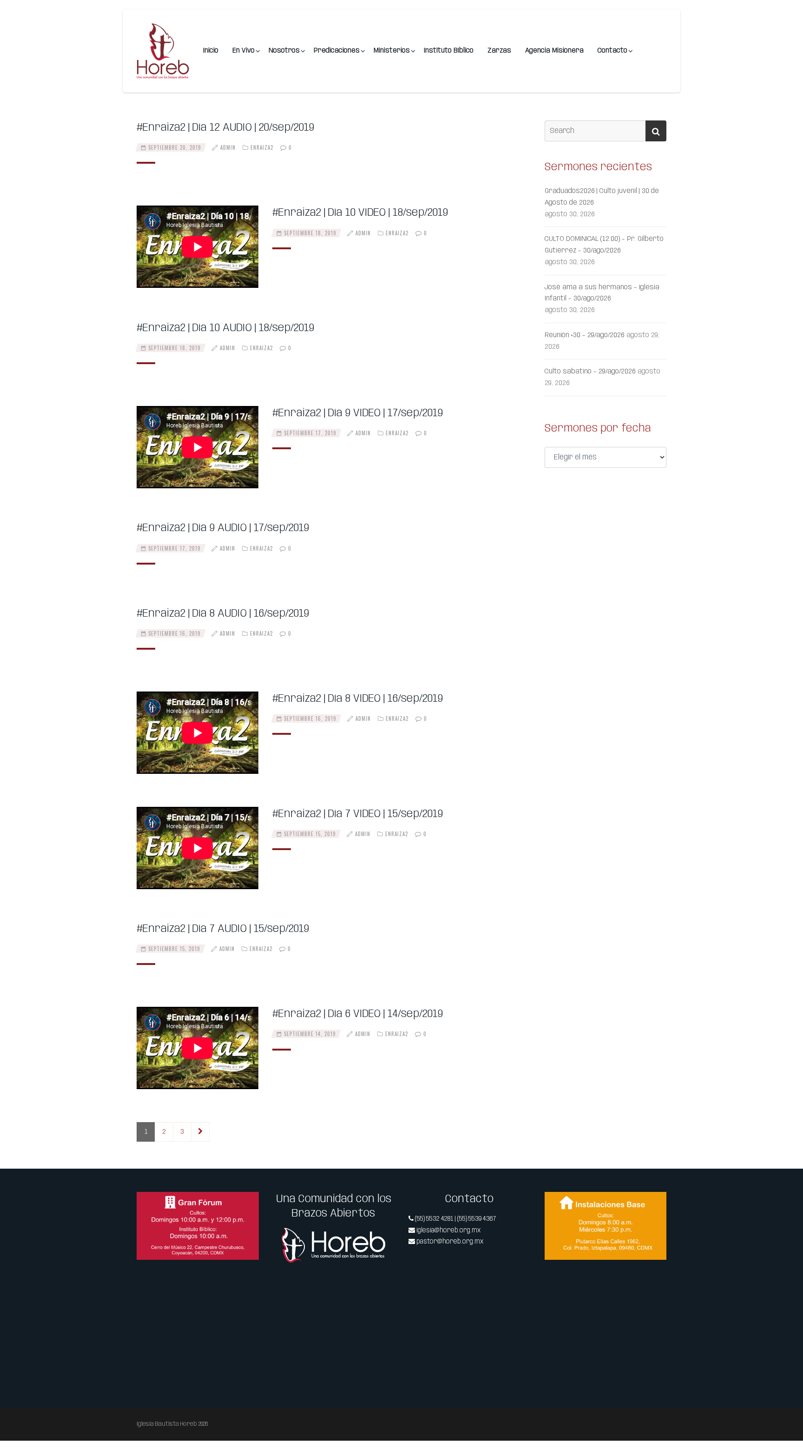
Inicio (210, 50)
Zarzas (499, 50)
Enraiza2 (261, 147)
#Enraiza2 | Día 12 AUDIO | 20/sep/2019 (225, 127)
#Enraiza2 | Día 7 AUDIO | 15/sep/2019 (223, 929)
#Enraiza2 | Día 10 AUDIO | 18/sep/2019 (225, 328)
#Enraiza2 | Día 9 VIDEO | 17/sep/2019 (357, 413)
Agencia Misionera (554, 50)
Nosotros (284, 50)
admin (228, 147)
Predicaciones (337, 50)
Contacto (612, 50)
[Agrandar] (246, 1204)
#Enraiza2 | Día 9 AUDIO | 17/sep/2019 (223, 528)
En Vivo (243, 50)
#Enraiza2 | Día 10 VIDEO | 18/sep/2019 (360, 213)
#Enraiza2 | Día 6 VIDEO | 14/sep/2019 (357, 1014)
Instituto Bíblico (449, 50)
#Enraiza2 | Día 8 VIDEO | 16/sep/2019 (357, 699)
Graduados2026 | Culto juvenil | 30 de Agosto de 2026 (602, 196)
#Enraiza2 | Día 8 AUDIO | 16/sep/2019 (223, 613)
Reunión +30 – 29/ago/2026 (585, 335)
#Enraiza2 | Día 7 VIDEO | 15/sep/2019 (357, 814)
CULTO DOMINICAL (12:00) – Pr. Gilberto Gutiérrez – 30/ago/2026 (604, 244)
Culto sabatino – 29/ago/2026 (590, 371)
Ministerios (392, 50)
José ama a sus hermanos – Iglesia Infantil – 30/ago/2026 (602, 293)
